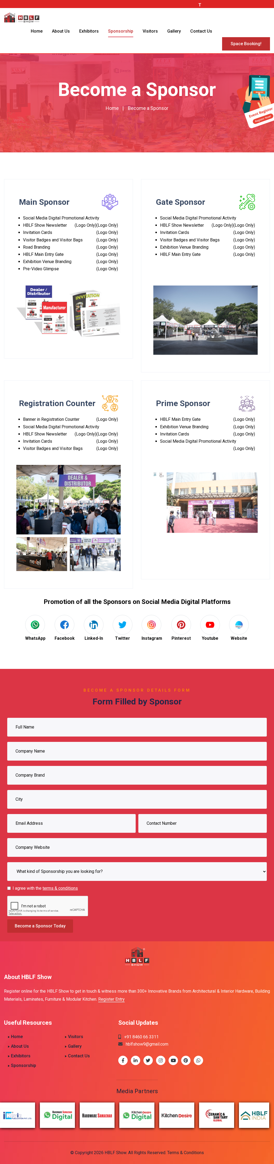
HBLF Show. (116, 1152)
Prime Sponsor (183, 403)
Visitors (150, 31)
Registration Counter (57, 403)
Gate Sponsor (180, 202)
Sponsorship (120, 31)
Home (37, 31)
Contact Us (201, 31)
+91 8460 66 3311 (140, 1036)
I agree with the (45, 888)
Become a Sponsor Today (40, 925)
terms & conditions (60, 888)
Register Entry (111, 999)
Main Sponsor (44, 202)
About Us (61, 31)
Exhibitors (89, 31)
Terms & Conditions (185, 1152)
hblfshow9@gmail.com (145, 1044)
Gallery (174, 31)
